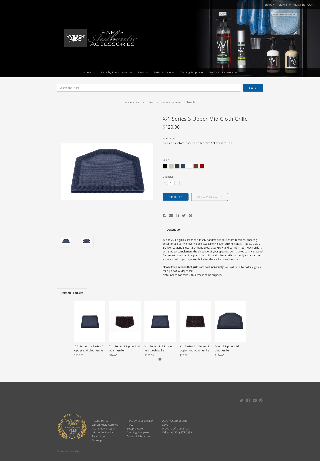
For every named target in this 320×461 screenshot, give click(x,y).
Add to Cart (125, 324)
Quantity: (168, 176)
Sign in (283, 4)
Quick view (90, 318)
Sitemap (97, 440)
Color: (166, 159)
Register (299, 4)
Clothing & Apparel (191, 72)
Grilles (149, 102)
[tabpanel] (89, 329)
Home (87, 72)
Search (269, 4)
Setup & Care (162, 72)
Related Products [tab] (72, 293)
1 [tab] (160, 359)
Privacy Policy (100, 420)
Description (174, 229)
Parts (142, 72)
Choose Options (90, 324)
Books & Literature (221, 72)
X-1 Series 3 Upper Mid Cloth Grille (176, 102)
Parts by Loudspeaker (114, 72)
